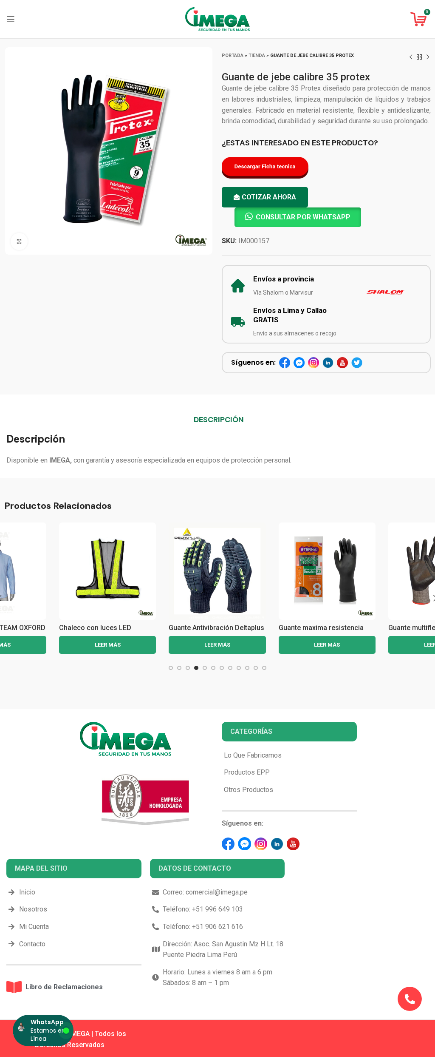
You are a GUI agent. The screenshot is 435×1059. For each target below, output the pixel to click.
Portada (232, 55)
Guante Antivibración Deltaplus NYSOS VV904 (106, 631)
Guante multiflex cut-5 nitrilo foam (322, 631)
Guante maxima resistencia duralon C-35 (211, 631)
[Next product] (428, 57)
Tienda (257, 55)
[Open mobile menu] (10, 19)
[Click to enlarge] (19, 241)
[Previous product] (411, 57)
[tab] (219, 420)
